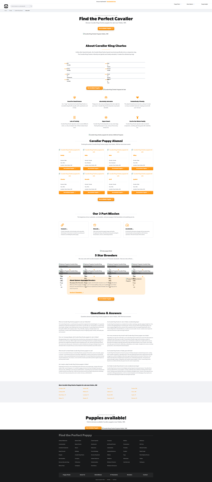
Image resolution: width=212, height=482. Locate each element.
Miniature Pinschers (111, 462)
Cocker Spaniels (94, 440)
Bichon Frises (62, 465)
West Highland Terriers (144, 454)
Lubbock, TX (109, 391)
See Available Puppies (105, 28)
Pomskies (125, 447)
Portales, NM (134, 388)
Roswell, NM (110, 394)
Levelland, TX (86, 394)
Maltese (109, 454)
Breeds (10, 10)
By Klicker (114, 479)
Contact (145, 475)
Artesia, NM (85, 388)
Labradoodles (110, 447)
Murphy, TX (85, 398)
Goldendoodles (94, 462)
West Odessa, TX (62, 394)
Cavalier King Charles (19, 10)
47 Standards (114, 475)
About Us (82, 475)
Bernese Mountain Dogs (64, 462)
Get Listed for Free (111, 1)
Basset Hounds (62, 451)
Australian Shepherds (63, 447)
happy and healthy (111, 231)
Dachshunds (93, 444)
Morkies (125, 440)
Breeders (129, 475)
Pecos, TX (109, 388)
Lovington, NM (62, 388)
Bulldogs (77, 451)
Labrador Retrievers (111, 451)
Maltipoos (109, 458)
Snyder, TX (134, 394)
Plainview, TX (134, 398)
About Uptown (190, 4)
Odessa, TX (61, 398)
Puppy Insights (204, 4)
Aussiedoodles (62, 444)
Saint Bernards (126, 462)
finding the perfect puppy (73, 234)
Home (6, 10)
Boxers (76, 447)
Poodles (125, 451)
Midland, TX (85, 391)
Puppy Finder (177, 4)
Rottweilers (125, 458)
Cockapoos (77, 465)
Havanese (109, 440)
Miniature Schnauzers (112, 465)
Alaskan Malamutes (63, 440)
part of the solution (141, 234)
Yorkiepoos (142, 462)
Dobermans (93, 447)
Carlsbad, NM (62, 391)
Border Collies (78, 440)
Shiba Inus (142, 440)
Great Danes (93, 465)
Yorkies (141, 458)
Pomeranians (126, 444)
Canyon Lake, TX (110, 398)
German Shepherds (95, 454)
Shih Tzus (142, 444)
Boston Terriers (78, 444)
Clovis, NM (134, 391)
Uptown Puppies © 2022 (100, 479)
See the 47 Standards (76, 292)
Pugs (124, 454)
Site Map (108, 479)
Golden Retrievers (95, 458)
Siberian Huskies (143, 447)
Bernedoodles (62, 458)
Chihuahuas (77, 462)
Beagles (60, 454)
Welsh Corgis (142, 451)
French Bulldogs (94, 451)
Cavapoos (77, 458)
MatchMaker (98, 475)
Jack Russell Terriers (111, 444)
